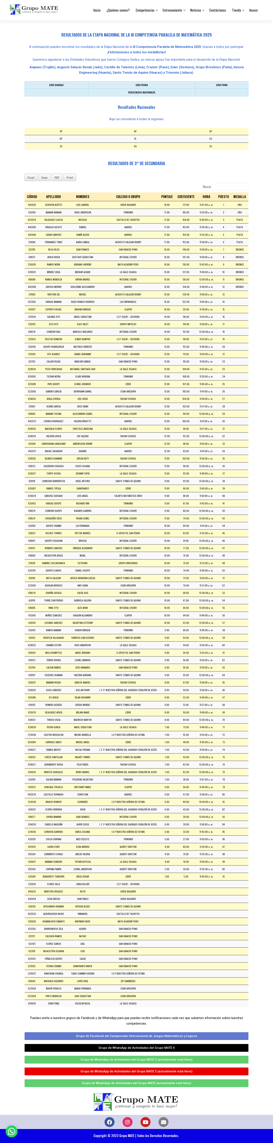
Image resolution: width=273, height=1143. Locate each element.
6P (61, 138)
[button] (12, 1131)
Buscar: (207, 186)
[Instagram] (128, 1122)
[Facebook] (110, 1122)
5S (210, 146)
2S (210, 138)
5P (210, 131)
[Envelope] (163, 1122)
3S (61, 146)
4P (135, 131)
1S (135, 138)
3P (61, 131)
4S (135, 146)
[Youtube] (145, 1122)
